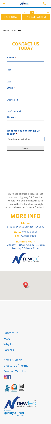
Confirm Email (14, 111)
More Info (25, 215)
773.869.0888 (28, 235)
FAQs (7, 338)
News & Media (13, 360)
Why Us (9, 344)
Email (11, 87)
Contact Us (11, 333)
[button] (26, 285)
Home (5, 30)
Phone (12, 117)
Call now (10, 17)
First (9, 69)
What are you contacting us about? (23, 132)
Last (9, 81)
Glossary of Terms (16, 365)
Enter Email (12, 99)
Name (11, 57)
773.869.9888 (29, 232)
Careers (9, 350)
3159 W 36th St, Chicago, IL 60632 (25, 226)
